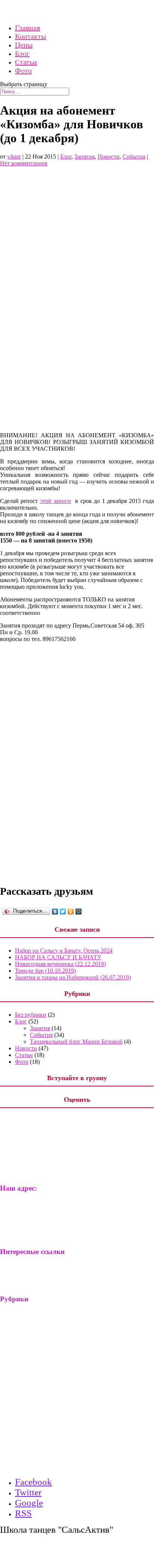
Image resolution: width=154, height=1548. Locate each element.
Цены (24, 45)
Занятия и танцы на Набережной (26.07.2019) (73, 977)
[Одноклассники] (71, 911)
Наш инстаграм (35, 1466)
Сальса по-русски (37, 1280)
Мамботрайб (31, 1270)
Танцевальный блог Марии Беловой (76, 1041)
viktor (14, 156)
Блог (22, 53)
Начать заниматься (53, 1425)
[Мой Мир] (79, 911)
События (134, 156)
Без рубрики (30, 1014)
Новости (109, 156)
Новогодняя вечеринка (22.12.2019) (60, 964)
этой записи (55, 501)
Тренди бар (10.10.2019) (45, 970)
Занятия (84, 156)
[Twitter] (63, 911)
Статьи (26, 62)
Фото (23, 70)
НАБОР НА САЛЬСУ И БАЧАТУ (58, 957)
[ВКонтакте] (55, 911)
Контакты (30, 36)
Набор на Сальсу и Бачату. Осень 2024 (64, 950)
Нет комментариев (23, 163)
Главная (27, 28)
